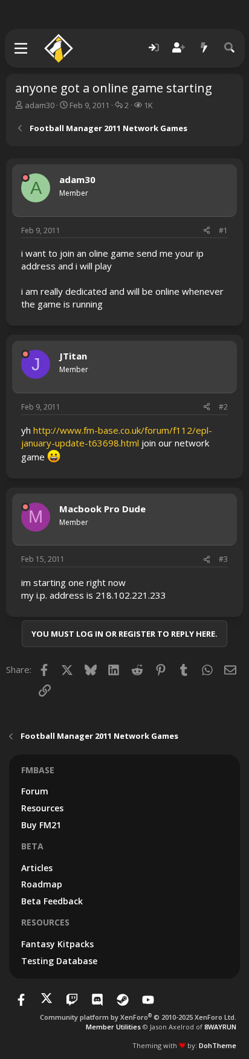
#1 (223, 230)
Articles (37, 868)
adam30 (39, 105)
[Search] (229, 48)
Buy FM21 (41, 825)
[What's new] (204, 48)
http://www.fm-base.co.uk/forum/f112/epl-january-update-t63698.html (116, 436)
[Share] (207, 231)
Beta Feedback (52, 901)
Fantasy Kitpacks (57, 944)
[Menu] (21, 48)
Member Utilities (113, 1026)
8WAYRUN (220, 1026)
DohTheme (217, 1045)
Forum (34, 791)
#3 (223, 559)
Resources (42, 808)
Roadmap (41, 884)
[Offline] (25, 177)
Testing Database (59, 961)
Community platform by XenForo (138, 1017)
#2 (223, 407)
